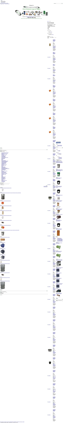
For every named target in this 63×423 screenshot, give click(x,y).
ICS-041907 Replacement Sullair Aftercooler (58, 278)
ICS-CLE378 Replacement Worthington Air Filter (54, 154)
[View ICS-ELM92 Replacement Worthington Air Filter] (54, 353)
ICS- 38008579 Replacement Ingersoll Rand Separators (59, 200)
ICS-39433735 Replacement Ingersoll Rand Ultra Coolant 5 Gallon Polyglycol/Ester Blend (59, 162)
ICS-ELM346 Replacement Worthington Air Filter (54, 193)
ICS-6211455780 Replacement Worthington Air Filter (54, 86)
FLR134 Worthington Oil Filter (54, 75)
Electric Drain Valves (4, 165)
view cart (2, 2)
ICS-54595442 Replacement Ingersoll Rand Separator (5, 205)
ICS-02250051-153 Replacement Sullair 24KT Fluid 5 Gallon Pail (59, 220)
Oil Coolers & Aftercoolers (4, 173)
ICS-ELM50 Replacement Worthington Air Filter (54, 232)
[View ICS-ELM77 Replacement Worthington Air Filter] (54, 302)
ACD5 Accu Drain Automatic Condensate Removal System (59, 260)
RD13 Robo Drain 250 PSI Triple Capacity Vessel (59, 251)
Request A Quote (3, 177)
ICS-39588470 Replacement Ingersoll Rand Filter (5, 225)
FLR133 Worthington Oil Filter (54, 65)
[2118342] (58, 297)
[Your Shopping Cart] (1, 0)
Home (48, 21)
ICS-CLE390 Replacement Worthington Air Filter (54, 167)
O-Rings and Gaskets (4, 174)
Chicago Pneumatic (4, 160)
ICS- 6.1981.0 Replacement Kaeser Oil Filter (5, 272)
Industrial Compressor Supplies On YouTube (59, 145)
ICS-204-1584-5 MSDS (59, 240)
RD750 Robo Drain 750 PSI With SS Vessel (59, 243)
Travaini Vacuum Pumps (4, 180)
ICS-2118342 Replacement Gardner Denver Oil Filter (59, 293)
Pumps (2, 175)
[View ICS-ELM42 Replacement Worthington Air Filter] (54, 226)
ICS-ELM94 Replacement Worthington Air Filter (54, 358)
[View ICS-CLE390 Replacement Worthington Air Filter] (54, 174)
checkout (4, 2)
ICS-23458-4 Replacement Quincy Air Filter (4, 237)
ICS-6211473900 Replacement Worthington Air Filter (54, 113)
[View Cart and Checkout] (7, 3)
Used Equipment (3, 181)
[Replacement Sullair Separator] (58, 199)
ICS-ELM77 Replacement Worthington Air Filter (54, 295)
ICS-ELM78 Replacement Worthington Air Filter (54, 308)
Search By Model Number (4, 154)
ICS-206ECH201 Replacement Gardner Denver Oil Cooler (59, 283)
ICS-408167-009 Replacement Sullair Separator (59, 195)
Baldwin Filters (3, 158)
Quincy (2, 176)
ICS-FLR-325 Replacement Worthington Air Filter (54, 371)
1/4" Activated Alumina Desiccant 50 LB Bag (5, 277)
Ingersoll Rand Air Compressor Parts (5, 168)
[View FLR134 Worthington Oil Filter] (54, 81)
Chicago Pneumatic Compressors (5, 152)
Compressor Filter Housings (4, 161)
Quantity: (54, 56)
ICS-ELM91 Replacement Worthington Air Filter (54, 333)
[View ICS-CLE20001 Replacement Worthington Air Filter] (54, 148)
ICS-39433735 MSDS (59, 238)
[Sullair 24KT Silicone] (58, 227)
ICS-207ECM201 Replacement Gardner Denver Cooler (59, 267)
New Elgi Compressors (4, 172)
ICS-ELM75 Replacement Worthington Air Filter (54, 282)
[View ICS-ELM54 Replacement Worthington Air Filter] (54, 264)
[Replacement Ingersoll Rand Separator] (2, 214)
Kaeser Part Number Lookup (5, 153)
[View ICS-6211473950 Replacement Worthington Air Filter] (54, 135)
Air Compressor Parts (4, 155)
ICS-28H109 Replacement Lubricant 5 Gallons (59, 178)
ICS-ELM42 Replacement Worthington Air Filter (54, 219)
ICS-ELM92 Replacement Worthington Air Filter (54, 346)
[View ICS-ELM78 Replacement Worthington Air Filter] (54, 315)
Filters (2, 166)
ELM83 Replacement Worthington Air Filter (54, 53)
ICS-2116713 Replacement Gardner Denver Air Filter (59, 229)
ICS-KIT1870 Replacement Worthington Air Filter (54, 410)
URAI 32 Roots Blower (2, 242)
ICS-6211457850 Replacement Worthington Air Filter (54, 100)
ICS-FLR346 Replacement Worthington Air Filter (54, 398)
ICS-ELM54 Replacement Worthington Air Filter (54, 257)
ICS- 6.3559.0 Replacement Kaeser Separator (5, 263)
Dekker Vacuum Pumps (4, 164)
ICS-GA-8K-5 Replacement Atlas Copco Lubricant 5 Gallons (59, 187)
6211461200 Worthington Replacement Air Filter (54, 40)
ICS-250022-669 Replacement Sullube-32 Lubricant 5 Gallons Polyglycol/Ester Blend (59, 170)
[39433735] (58, 168)
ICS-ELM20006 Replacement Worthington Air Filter (54, 180)
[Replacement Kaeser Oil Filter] (2, 276)
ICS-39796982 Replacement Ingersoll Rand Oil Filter (5, 215)
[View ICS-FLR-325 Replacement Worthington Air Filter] (54, 378)
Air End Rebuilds (3, 156)
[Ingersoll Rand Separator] (2, 209)
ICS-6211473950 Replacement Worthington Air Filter (54, 127)
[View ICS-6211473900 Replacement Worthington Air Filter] (54, 121)
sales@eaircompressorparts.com (29, 16)
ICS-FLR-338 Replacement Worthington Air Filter (54, 384)
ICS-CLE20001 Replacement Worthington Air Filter (54, 141)
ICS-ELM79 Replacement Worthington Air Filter (54, 320)
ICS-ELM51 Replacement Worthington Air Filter (54, 244)
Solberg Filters (3, 179)
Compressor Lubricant (4, 162)
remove (52, 34)
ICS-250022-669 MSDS (59, 239)
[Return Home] (1, 3)
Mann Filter (3, 171)
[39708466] (2, 204)
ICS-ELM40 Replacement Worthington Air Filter (54, 206)
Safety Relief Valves (4, 178)
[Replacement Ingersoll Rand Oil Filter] (2, 219)
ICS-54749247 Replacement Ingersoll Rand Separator (5, 210)
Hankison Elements (4, 167)
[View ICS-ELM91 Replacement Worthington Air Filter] (54, 340)
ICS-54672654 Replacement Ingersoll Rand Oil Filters (6, 220)
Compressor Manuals (4, 163)
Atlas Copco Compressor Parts (5, 157)
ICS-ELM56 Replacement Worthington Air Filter (54, 270)
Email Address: (1, 183)
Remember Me (2, 184)
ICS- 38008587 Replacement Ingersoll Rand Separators (59, 209)
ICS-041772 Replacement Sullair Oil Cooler (58, 273)
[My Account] (5, 3)
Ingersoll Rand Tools (4, 169)
